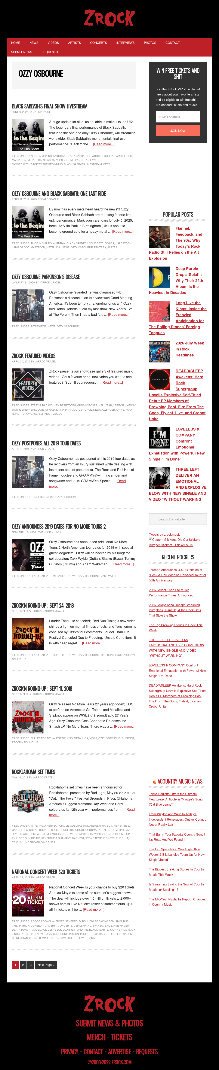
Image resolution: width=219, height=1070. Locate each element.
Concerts (96, 243)
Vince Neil (48, 842)
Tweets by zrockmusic (165, 534)
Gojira (108, 156)
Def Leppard (82, 925)
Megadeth (60, 576)
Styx (63, 938)
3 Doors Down (41, 921)
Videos (57, 413)
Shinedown (20, 938)
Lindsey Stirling (24, 934)
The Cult (122, 838)
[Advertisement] (181, 176)
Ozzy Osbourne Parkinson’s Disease (46, 277)
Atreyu (36, 405)
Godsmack (92, 830)
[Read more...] (103, 144)
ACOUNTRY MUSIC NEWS (180, 781)
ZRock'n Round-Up (25, 742)
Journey (116, 929)
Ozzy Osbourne (63, 160)
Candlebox (20, 830)
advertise (119, 1052)
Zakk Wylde (109, 576)
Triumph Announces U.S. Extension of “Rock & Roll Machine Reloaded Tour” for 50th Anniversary (177, 574)
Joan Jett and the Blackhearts (85, 929)
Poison (118, 834)
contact (93, 1052)
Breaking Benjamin (108, 921)
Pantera (81, 160)
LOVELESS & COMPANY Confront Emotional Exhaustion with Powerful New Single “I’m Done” (177, 670)
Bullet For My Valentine (48, 738)
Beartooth (68, 405)
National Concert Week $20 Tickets (46, 872)
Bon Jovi (88, 921)
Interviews (38, 326)
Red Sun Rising (111, 655)
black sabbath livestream (83, 164)
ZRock (109, 18)
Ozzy (106, 164)
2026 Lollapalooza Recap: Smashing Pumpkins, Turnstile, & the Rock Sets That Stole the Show (175, 609)
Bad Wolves (50, 405)
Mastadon (19, 160)
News (47, 160)
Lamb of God (123, 156)
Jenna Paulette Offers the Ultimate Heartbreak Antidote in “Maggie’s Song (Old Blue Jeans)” (176, 798)
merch (96, 1037)
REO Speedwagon (120, 934)
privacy (69, 1052)
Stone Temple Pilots (100, 838)
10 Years (37, 825)
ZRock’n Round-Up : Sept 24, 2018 (43, 605)
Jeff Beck (55, 929)
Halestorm (123, 243)
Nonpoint (82, 834)
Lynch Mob (57, 834)
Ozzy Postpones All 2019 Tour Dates (46, 443)
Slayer (94, 160)
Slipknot (45, 413)
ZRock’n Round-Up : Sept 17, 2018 (42, 688)
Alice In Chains (41, 156)
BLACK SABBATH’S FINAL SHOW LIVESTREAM (49, 106)
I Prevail (119, 405)
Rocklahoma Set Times (33, 772)
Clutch (53, 830)
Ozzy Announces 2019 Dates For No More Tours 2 (59, 526)
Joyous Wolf (21, 834)
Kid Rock (129, 929)
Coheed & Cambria (43, 925)
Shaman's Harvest (71, 838)
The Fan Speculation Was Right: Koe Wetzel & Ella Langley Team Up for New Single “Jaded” (177, 854)
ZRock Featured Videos (33, 356)
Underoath (32, 842)
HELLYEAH (105, 405)
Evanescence (102, 925)
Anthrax (59, 156)
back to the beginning (47, 164)
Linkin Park (64, 409)
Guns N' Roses (87, 405)
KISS (70, 738)
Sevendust (49, 838)
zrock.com (122, 1062)
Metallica (35, 160)
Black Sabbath (77, 156)
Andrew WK (97, 825)
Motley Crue (82, 409)
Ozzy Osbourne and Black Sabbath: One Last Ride (59, 193)
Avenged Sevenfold (66, 921)
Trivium (17, 842)
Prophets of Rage (93, 934)
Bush (126, 921)
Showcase (30, 413)
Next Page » (46, 965)
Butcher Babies (118, 825)
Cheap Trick (37, 830)
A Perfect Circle (56, 825)
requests (147, 1052)
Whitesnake (89, 938)
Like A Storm (40, 834)
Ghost (79, 830)
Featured (96, 156)
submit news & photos (109, 1023)
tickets (121, 1037)
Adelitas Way (79, 825)
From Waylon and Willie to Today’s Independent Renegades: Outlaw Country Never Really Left (177, 819)
